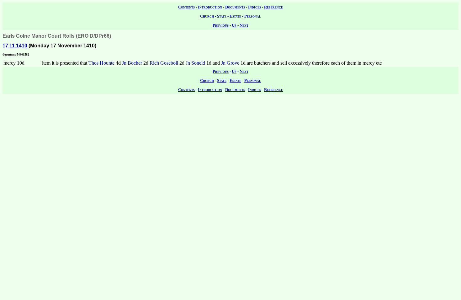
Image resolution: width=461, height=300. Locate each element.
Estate (235, 16)
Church (207, 16)
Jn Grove (230, 63)
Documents (235, 7)
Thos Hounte (101, 63)
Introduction (210, 7)
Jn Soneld (195, 63)
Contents (186, 7)
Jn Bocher (132, 63)
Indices (254, 7)
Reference (273, 7)
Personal (252, 16)
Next (244, 25)
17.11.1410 (15, 45)
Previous (221, 25)
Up (234, 25)
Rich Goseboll (164, 63)
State (221, 16)
